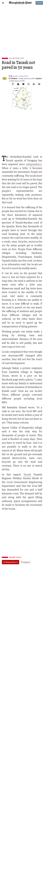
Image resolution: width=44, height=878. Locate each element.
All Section (14, 58)
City (22, 58)
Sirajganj (25, 562)
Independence (10, 562)
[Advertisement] (22, 34)
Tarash (27, 474)
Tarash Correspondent (20, 76)
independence (34, 164)
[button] (3, 3)
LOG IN (39, 3)
